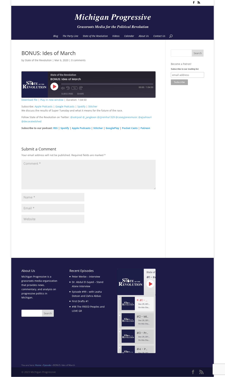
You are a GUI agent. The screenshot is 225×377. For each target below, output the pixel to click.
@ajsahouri (145, 117)
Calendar (129, 36)
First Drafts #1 (80, 301)
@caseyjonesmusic (126, 117)
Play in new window (51, 99)
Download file (29, 99)
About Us (144, 36)
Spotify (81, 106)
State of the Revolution (95, 36)
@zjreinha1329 (106, 117)
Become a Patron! (181, 64)
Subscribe (67, 93)
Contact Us (159, 36)
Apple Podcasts (44, 106)
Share (80, 93)
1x (74, 88)
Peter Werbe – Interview (86, 276)
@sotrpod (76, 117)
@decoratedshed (31, 121)
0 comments (78, 60)
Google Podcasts (65, 106)
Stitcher (92, 106)
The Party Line (70, 36)
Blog (55, 36)
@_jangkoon (89, 117)
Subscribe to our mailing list (185, 69)
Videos (116, 36)
